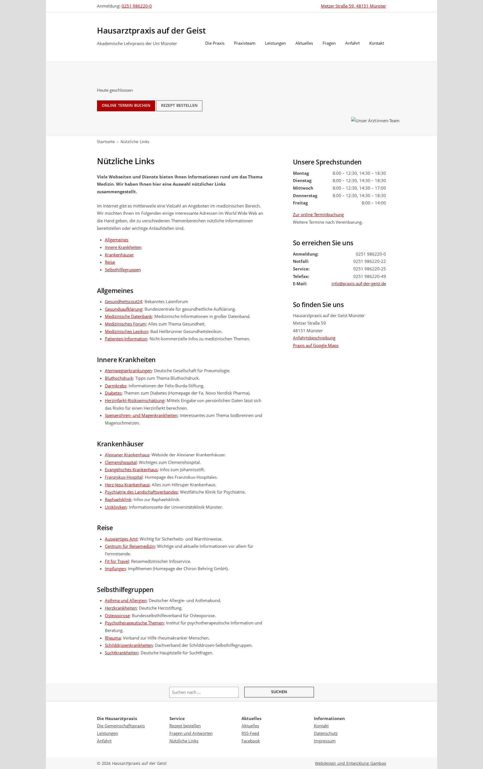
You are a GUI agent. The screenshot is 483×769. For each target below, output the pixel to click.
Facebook (251, 741)
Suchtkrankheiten (121, 652)
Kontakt (376, 43)
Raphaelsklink (118, 499)
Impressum (325, 741)
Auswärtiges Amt (121, 539)
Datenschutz (326, 733)
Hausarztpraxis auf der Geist (151, 31)
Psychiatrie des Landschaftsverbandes (141, 492)
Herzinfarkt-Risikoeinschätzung (134, 400)
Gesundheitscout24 (123, 301)
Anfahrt (352, 43)
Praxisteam (244, 43)
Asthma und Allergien (125, 600)
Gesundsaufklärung (123, 309)
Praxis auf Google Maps (315, 345)
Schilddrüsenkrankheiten (129, 645)
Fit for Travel (117, 561)
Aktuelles (304, 43)
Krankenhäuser (119, 255)
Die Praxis (214, 43)
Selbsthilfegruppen (123, 269)
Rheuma (113, 638)
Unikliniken (116, 507)
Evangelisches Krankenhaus (131, 469)
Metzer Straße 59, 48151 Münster (353, 6)
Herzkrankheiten (121, 608)
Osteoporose (117, 615)
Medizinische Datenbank (128, 316)
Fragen (329, 43)
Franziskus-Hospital (124, 477)
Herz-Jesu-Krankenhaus (127, 484)
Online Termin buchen (126, 105)
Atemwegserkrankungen (128, 370)
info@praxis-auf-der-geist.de (359, 283)
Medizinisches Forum (125, 324)
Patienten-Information (126, 338)
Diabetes (113, 393)
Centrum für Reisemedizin (130, 546)
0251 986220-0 (137, 6)
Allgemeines (116, 239)
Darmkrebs (115, 385)
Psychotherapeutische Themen (134, 623)
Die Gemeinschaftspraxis (121, 725)
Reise (110, 262)
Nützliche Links (183, 741)
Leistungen (275, 43)
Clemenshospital (121, 462)
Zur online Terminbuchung (318, 214)
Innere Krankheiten (123, 247)
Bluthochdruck (119, 378)
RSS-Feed (250, 733)
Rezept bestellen (179, 105)
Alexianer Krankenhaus (127, 454)
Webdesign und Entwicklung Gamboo (350, 763)
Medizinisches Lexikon (126, 331)
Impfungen (115, 568)
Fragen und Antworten (191, 733)
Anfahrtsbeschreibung (314, 338)
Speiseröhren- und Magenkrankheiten (141, 415)
